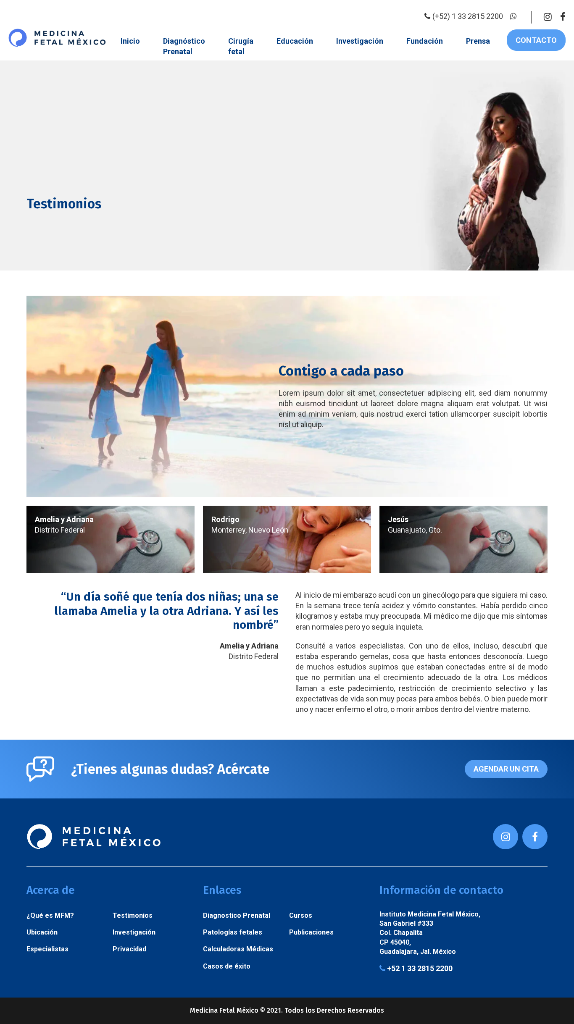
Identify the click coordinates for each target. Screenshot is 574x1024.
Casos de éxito (226, 966)
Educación (294, 41)
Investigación (359, 41)
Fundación (424, 41)
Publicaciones (311, 932)
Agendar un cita (506, 768)
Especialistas (47, 949)
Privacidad (129, 949)
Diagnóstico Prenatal (184, 46)
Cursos (300, 915)
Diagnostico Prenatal (236, 915)
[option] (110, 539)
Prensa (478, 41)
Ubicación (42, 932)
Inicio (130, 41)
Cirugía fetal (240, 46)
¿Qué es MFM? (50, 915)
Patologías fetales (232, 932)
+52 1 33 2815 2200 (419, 968)
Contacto (536, 40)
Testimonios (133, 915)
